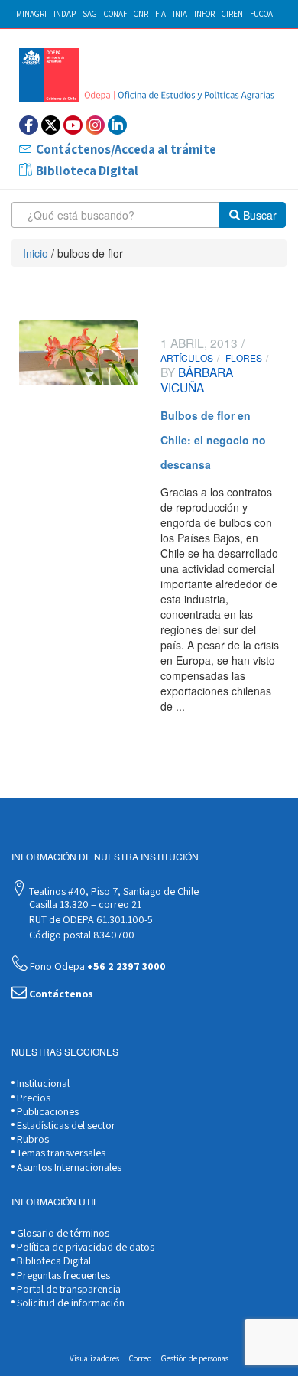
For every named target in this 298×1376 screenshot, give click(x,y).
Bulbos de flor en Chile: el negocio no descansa (213, 440)
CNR (141, 13)
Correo (140, 1358)
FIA (160, 13)
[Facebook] (28, 125)
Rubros (32, 1139)
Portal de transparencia (68, 1289)
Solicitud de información (70, 1302)
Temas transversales (60, 1153)
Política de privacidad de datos (84, 1247)
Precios (32, 1097)
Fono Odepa (97, 966)
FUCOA (261, 13)
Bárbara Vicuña (196, 379)
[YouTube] (73, 125)
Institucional (42, 1083)
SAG (90, 13)
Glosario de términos (62, 1233)
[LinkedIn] (117, 125)
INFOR (204, 13)
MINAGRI (31, 13)
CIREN (232, 13)
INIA (180, 13)
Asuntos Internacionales (68, 1167)
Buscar (258, 215)
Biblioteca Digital (87, 170)
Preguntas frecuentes (62, 1275)
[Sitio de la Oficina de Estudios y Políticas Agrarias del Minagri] (149, 75)
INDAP (64, 13)
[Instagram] (95, 125)
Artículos (186, 357)
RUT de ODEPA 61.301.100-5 (90, 919)
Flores (243, 357)
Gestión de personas (194, 1358)
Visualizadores (94, 1358)
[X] (50, 125)
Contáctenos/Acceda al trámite (126, 149)
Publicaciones (47, 1111)
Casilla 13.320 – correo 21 (84, 904)
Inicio (35, 253)
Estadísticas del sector (65, 1125)
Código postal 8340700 (80, 935)
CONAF (115, 13)
